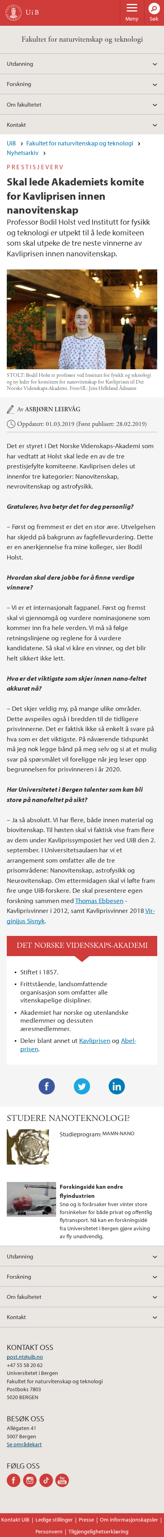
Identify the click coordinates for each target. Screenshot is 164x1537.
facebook (15, 1480)
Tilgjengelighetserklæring (98, 1531)
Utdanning (20, 63)
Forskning (19, 84)
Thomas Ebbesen (99, 900)
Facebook (47, 1086)
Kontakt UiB (15, 1519)
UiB (11, 143)
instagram (31, 1480)
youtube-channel (63, 1480)
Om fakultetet (24, 104)
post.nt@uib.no (25, 1356)
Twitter (82, 1086)
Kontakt (16, 124)
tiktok (47, 1480)
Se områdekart (24, 1444)
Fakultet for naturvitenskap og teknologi (82, 39)
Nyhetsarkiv (23, 153)
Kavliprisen (94, 1040)
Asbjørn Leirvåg (52, 410)
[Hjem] (13, 13)
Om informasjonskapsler (129, 1519)
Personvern (48, 1531)
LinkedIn (117, 1086)
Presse (86, 1519)
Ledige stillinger (54, 1519)
